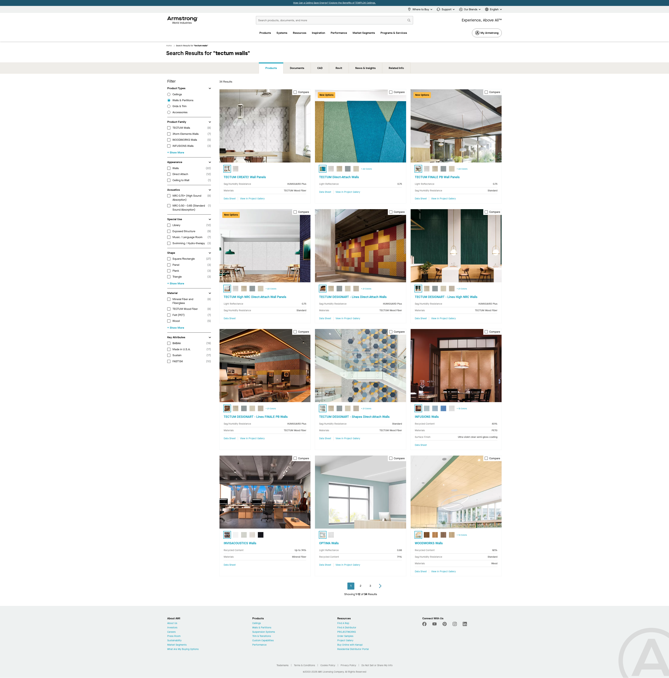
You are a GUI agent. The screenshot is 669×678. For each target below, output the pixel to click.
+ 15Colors (462, 408)
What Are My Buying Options (183, 649)
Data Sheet (230, 198)
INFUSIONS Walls (427, 417)
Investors (172, 627)
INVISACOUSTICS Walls (240, 543)
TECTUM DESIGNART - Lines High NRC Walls (446, 297)
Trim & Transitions (261, 636)
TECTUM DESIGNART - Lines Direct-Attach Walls (353, 297)
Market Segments (177, 645)
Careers (171, 632)
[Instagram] (455, 624)
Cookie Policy (327, 665)
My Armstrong (489, 33)
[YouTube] (434, 624)
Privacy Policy (348, 665)
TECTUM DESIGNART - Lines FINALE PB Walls (256, 417)
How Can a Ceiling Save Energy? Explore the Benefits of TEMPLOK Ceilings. (334, 3)
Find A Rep (343, 623)
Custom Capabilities (263, 640)
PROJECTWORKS (346, 632)
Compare (303, 92)
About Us (172, 623)
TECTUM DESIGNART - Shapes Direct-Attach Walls (354, 417)
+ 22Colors (366, 169)
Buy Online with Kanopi (350, 645)
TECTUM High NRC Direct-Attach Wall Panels (255, 297)
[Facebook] (424, 624)
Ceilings (256, 623)
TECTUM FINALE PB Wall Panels (437, 177)
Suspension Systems (263, 632)
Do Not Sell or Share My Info (377, 665)
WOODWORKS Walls (429, 543)
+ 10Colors (462, 535)
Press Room (173, 636)
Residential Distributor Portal (353, 649)
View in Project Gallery (252, 198)
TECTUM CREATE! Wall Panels (245, 177)
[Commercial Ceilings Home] (182, 20)
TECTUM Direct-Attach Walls (339, 177)
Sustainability (174, 640)
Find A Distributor (346, 627)
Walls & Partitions (261, 627)
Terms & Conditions (304, 665)
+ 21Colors (366, 288)
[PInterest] (445, 624)
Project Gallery (345, 640)
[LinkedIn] (465, 624)
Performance (259, 645)
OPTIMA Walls (329, 543)
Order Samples (345, 636)
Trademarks (282, 665)
